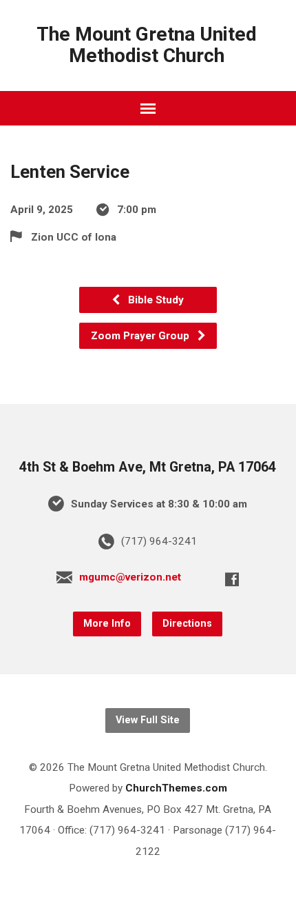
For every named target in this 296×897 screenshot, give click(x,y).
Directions (187, 623)
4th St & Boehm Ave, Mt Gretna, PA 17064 (147, 467)
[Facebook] (232, 579)
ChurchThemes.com (176, 788)
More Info (107, 623)
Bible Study (154, 300)
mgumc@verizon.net (130, 577)
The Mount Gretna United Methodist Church (146, 45)
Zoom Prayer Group (141, 336)
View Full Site (148, 720)
